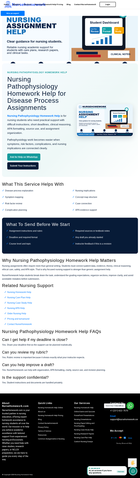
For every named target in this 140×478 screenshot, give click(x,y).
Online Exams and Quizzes (84, 412)
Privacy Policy (43, 427)
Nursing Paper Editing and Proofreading (84, 424)
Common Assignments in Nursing (51, 439)
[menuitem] (6, 4)
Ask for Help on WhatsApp (24, 157)
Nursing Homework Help (19, 292)
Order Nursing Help (16, 313)
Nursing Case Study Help (19, 303)
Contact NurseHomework (19, 324)
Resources (42, 435)
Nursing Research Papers (84, 434)
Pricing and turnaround (18, 319)
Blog (40, 419)
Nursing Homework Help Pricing (50, 415)
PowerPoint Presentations (84, 415)
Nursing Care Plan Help (18, 297)
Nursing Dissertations (82, 419)
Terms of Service (44, 431)
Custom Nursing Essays (83, 442)
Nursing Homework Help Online (50, 408)
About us (41, 412)
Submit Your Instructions (23, 166)
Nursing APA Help (16, 308)
